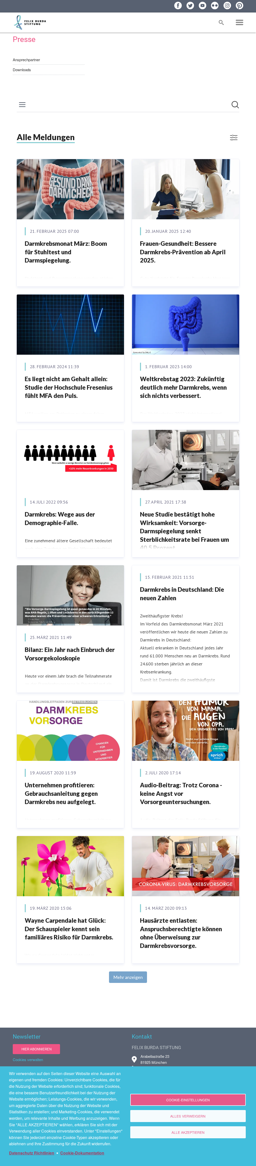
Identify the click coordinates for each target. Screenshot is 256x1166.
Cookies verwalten (28, 1059)
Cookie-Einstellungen (188, 1099)
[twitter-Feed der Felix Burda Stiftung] (190, 5)
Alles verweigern (188, 1116)
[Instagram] (227, 5)
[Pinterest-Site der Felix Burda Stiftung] (239, 5)
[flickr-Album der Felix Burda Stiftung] (214, 5)
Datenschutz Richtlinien (31, 1153)
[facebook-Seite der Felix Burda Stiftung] (178, 5)
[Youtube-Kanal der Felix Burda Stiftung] (202, 5)
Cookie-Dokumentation (82, 1153)
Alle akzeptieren (188, 1132)
